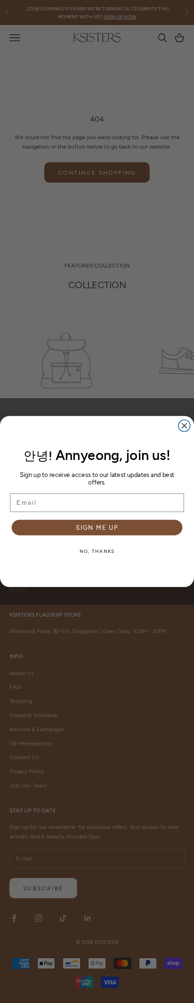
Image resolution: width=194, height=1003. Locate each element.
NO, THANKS (97, 551)
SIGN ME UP (97, 527)
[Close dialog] (184, 426)
